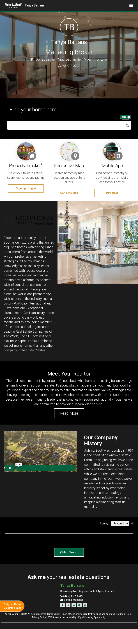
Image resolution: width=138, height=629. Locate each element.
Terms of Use (124, 614)
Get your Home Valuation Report (13, 606)
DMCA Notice (54, 617)
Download (112, 193)
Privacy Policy (39, 617)
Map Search (70, 552)
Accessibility (69, 617)
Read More (69, 413)
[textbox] (65, 125)
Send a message (73, 599)
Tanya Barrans (35, 5)
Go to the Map (69, 193)
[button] (127, 125)
